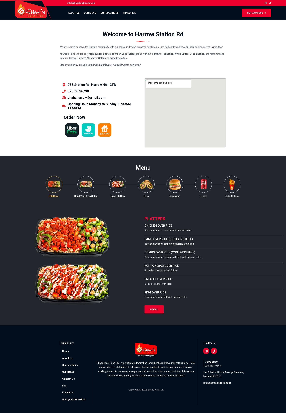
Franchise (129, 12)
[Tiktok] (214, 351)
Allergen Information (73, 399)
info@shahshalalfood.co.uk (217, 382)
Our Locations (110, 12)
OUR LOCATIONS (255, 13)
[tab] (54, 187)
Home (65, 351)
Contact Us (68, 378)
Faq (64, 385)
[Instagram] (206, 351)
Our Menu (90, 12)
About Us (74, 12)
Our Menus (68, 372)
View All (154, 309)
